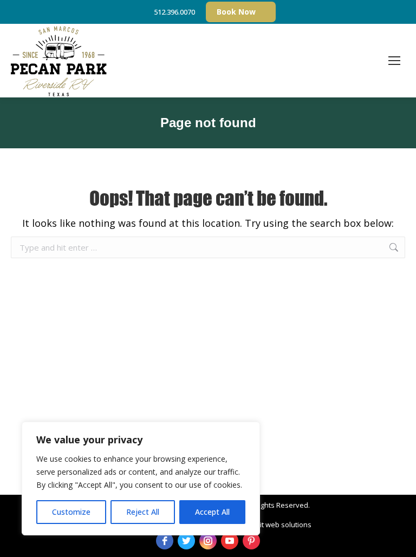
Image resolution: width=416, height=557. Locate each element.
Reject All (142, 512)
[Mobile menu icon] (394, 60)
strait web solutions (279, 524)
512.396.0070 (174, 12)
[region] (141, 478)
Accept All (212, 512)
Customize (71, 512)
